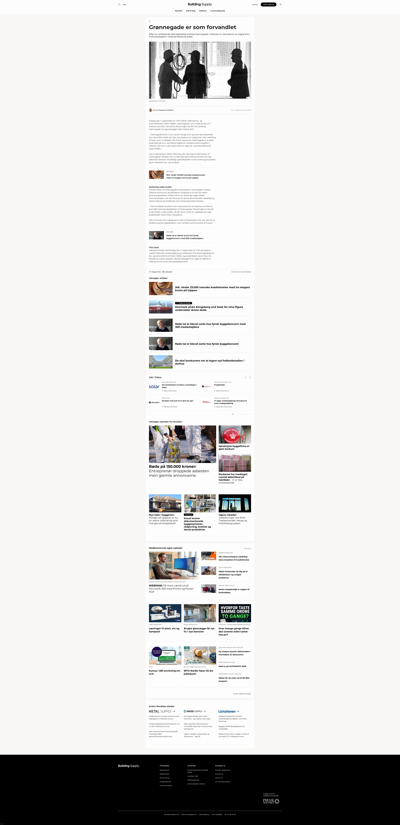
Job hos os (219, 778)
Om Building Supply (222, 782)
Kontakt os (219, 774)
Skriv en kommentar (242, 272)
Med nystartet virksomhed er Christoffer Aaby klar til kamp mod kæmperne (198, 726)
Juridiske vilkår (192, 776)
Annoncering (164, 778)
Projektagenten (165, 782)
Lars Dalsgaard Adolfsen (164, 110)
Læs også (169, 171)
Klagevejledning (193, 780)
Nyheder (178, 11)
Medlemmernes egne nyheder (165, 548)
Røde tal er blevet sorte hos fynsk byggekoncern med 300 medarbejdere (184, 237)
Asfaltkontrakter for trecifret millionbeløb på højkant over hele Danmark (233, 718)
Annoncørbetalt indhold (196, 784)
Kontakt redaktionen (222, 770)
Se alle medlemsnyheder (242, 694)
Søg (124, 4)
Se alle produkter (166, 785)
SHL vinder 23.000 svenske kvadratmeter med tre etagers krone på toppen (185, 176)
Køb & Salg (190, 11)
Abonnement (164, 770)
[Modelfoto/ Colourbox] (200, 70)
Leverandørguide (217, 11)
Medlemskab (164, 774)
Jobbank (202, 11)
